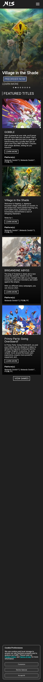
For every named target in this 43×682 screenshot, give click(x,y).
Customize (21, 664)
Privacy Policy (10, 657)
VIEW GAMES (22, 378)
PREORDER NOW (15, 79)
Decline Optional (21, 670)
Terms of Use (25, 657)
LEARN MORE (10, 84)
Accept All (21, 675)
